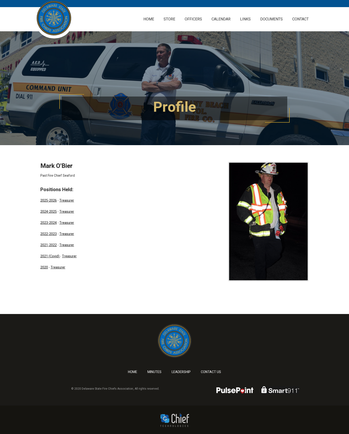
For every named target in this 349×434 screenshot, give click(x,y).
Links (245, 19)
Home (148, 19)
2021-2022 (48, 245)
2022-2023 (48, 233)
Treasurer (66, 200)
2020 (44, 267)
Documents (271, 19)
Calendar (221, 19)
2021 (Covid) (50, 256)
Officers (193, 19)
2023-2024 (48, 222)
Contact (300, 19)
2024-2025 (48, 211)
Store (169, 19)
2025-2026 (48, 200)
